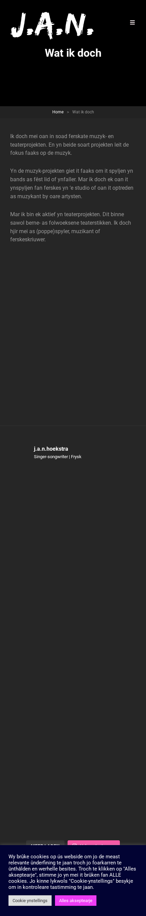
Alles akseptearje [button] (75, 900)
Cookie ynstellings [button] (30, 900)
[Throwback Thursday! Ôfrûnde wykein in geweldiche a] (73, 578)
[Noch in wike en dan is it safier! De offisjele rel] (73, 726)
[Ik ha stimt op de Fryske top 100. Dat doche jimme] (73, 504)
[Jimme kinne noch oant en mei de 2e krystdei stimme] (73, 799)
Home (57, 112)
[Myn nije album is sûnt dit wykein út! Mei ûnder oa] (73, 652)
